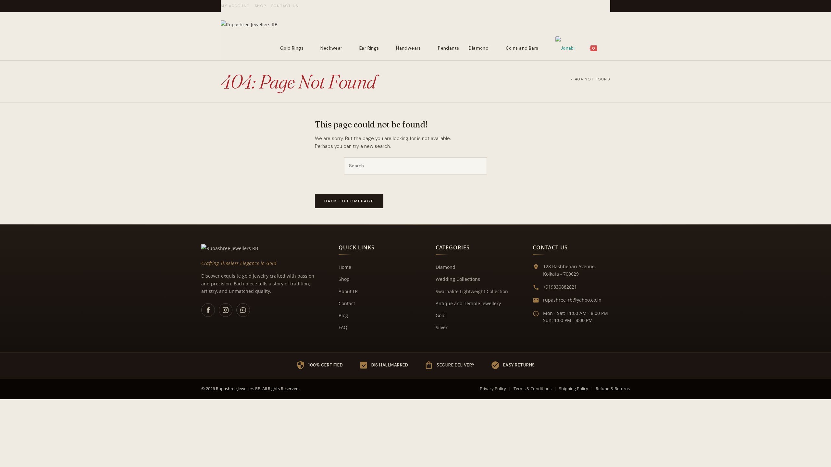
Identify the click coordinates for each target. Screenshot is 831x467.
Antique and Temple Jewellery (468, 303)
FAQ (343, 327)
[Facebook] (208, 310)
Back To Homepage (349, 201)
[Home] (567, 79)
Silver (442, 327)
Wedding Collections (458, 279)
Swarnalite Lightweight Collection (472, 291)
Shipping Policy (573, 388)
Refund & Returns (613, 388)
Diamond (445, 267)
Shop (260, 6)
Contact (347, 303)
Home (345, 267)
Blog (343, 315)
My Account (235, 6)
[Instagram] (225, 310)
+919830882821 (560, 287)
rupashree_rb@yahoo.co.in (572, 300)
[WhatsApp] (243, 310)
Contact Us (285, 6)
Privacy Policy (493, 388)
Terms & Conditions (533, 388)
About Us (348, 291)
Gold (441, 315)
